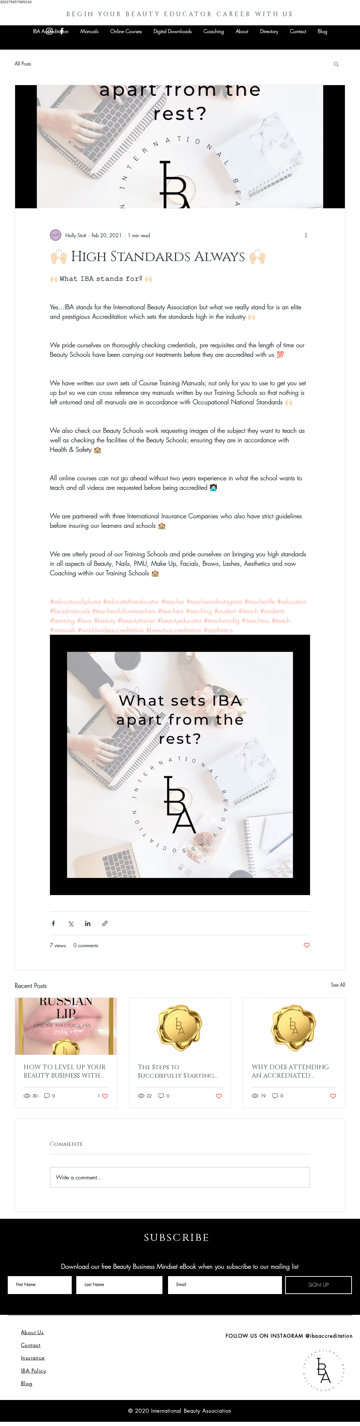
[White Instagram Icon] (49, 31)
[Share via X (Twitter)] (70, 923)
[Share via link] (105, 923)
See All (338, 984)
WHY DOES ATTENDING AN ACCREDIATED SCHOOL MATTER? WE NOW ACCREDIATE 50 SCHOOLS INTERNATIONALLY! (290, 1071)
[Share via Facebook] (53, 923)
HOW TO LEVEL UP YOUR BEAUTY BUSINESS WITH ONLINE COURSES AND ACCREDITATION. (65, 1071)
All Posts (23, 63)
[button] (336, 63)
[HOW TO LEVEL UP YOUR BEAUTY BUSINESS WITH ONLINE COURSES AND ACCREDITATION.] (66, 1026)
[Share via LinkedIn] (87, 923)
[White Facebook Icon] (61, 31)
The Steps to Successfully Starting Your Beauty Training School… (176, 1071)
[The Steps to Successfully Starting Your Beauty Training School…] (180, 1026)
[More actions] (306, 235)
